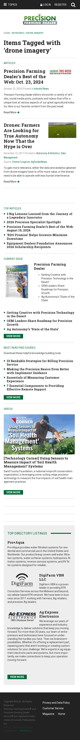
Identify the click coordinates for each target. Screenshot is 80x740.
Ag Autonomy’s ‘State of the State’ (33, 329)
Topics (12, 4)
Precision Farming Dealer (50, 266)
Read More (10, 112)
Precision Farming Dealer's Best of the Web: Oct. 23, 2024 (25, 76)
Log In (47, 4)
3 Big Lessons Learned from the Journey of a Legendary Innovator (39, 215)
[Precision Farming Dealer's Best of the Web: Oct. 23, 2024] (62, 72)
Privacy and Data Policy (56, 702)
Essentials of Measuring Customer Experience (33, 379)
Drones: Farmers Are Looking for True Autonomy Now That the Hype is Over (22, 135)
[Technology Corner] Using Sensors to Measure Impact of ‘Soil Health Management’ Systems (36, 462)
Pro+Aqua (15, 542)
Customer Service (53, 708)
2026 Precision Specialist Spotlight (34, 222)
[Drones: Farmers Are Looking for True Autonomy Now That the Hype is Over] (62, 130)
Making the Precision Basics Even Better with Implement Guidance (38, 371)
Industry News (41, 88)
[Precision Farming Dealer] (17, 281)
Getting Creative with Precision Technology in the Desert (40, 314)
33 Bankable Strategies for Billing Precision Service (40, 362)
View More (13, 336)
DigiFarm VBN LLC (51, 577)
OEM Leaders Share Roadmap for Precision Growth (39, 322)
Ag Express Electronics (49, 614)
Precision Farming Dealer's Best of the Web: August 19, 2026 (40, 228)
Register (60, 4)
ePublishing (25, 731)
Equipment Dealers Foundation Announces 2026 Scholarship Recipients (39, 245)
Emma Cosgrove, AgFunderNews (29, 161)
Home (7, 33)
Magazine (48, 713)
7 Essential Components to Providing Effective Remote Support (35, 387)
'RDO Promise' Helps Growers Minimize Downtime (37, 236)
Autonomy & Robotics (48, 153)
